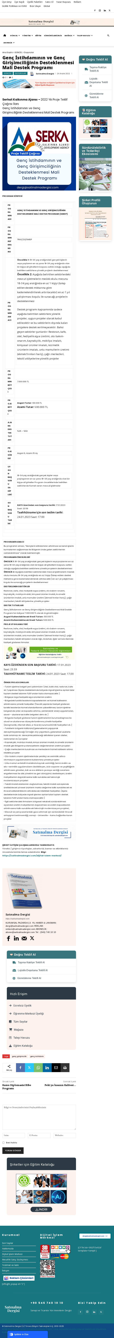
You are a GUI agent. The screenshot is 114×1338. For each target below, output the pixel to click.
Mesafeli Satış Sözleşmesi (15, 1259)
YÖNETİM (26, 35)
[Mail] (24, 938)
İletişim (5, 1270)
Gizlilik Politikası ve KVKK (14, 6)
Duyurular (29, 52)
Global (47, 6)
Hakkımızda (8, 1248)
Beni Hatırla (11, 1142)
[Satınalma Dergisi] (57, 22)
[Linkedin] (105, 10)
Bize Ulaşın (35, 6)
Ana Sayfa (7, 52)
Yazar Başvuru (63, 1)
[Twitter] (109, 10)
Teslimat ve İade (10, 1265)
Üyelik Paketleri (34, 1)
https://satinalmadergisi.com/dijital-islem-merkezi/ (32, 855)
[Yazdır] (65, 1067)
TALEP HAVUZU (83, 35)
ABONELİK (7, 42)
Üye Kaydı (19, 1)
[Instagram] (100, 10)
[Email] (56, 1067)
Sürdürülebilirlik (53, 35)
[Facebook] (95, 10)
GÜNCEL (14, 35)
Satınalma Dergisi (45, 74)
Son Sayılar (7, 1243)
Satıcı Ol (49, 1)
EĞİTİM (38, 35)
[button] (108, 35)
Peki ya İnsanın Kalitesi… (60, 1085)
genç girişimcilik (19, 1056)
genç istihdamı (37, 1056)
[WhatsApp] (38, 1067)
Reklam (77, 1)
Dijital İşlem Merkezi (12, 1254)
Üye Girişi (6, 1)
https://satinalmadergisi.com (17, 919)
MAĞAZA (68, 35)
